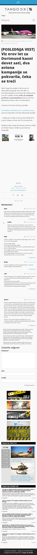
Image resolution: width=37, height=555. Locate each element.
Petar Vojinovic (18, 186)
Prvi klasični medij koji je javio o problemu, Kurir (17, 110)
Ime (3, 371)
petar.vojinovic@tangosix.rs (18, 190)
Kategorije (5, 20)
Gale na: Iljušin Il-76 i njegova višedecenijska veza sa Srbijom (17, 501)
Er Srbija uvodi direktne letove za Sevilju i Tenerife (21, 460)
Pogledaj (34, 498)
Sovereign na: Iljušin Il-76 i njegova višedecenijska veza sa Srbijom (18, 534)
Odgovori (32, 219)
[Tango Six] (18, 9)
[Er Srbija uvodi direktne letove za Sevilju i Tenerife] (23, 452)
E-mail (3, 378)
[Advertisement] (18, 162)
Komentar (5, 351)
